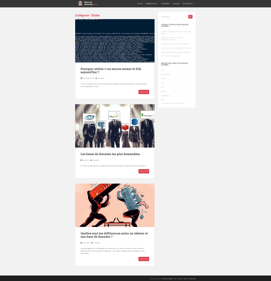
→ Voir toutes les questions (170, 56)
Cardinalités (165, 95)
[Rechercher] (190, 16)
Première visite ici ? (152, 4)
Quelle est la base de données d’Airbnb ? (176, 52)
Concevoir (176, 4)
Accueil (140, 4)
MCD (163, 87)
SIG (162, 70)
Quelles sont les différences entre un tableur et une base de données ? (114, 235)
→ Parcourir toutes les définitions (172, 103)
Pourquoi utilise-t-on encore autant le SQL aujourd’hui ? (111, 70)
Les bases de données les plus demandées (110, 154)
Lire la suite (144, 92)
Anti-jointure (165, 74)
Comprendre (165, 4)
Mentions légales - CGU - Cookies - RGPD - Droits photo (179, 279)
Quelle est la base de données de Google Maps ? (176, 32)
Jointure (164, 91)
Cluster (163, 78)
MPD (163, 100)
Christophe (100, 78)
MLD (162, 83)
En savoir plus (187, 4)
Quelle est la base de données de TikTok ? (176, 48)
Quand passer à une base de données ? (175, 44)
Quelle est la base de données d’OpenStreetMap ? (172, 38)
